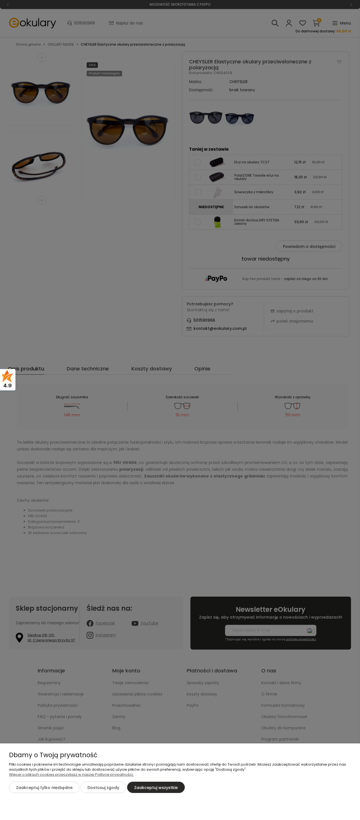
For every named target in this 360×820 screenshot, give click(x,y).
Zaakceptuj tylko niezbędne (44, 787)
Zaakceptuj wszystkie (156, 787)
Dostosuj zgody (103, 787)
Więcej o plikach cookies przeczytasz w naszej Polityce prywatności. (71, 774)
